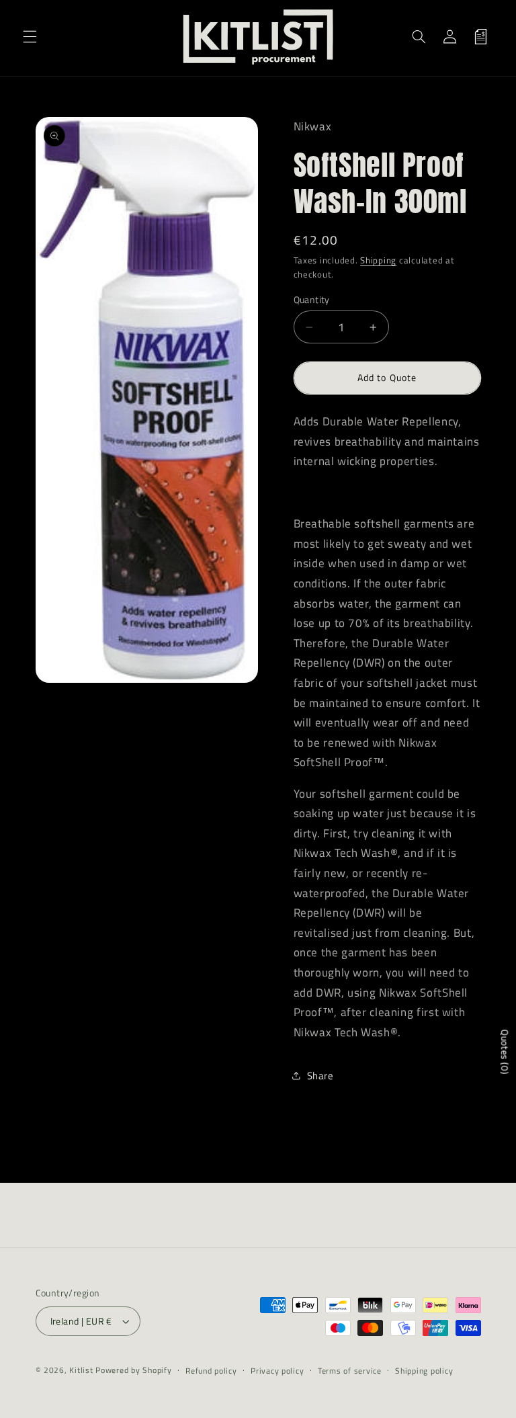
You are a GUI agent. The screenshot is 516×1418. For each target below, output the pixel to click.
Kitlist (82, 1370)
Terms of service (350, 1370)
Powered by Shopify (133, 1370)
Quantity (312, 299)
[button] (29, 36)
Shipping (378, 260)
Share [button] (320, 1075)
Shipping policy (424, 1370)
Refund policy (211, 1370)
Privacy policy (277, 1370)
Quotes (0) (505, 1052)
